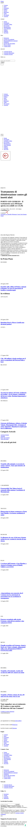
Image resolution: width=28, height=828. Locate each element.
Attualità (3, 436)
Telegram (14, 728)
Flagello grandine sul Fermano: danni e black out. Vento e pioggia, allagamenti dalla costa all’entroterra (13, 648)
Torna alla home (5, 439)
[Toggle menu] (2, 64)
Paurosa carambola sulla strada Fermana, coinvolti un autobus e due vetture (12, 621)
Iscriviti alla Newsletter (9, 43)
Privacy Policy (7, 45)
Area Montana (7, 28)
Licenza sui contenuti (9, 39)
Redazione (6, 38)
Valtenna (6, 31)
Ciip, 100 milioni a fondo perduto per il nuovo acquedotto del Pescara (13, 360)
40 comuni (6, 15)
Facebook (6, 794)
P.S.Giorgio (6, 25)
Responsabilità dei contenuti (11, 40)
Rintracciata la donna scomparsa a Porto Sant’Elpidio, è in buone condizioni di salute (14, 513)
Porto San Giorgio (5, 437)
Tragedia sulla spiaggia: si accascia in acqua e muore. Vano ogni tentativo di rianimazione (13, 465)
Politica (5, 9)
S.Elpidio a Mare (8, 24)
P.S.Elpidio (6, 23)
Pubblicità (6, 42)
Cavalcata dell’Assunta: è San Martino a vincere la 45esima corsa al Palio (14, 565)
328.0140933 (18, 720)
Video (5, 13)
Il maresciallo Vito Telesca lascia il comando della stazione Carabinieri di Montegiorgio (13, 490)
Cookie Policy (7, 46)
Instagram (6, 798)
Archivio (6, 16)
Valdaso (6, 30)
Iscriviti (17, 804)
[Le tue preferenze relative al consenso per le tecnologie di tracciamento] (25, 825)
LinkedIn (6, 797)
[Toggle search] (2, 135)
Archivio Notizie (5, 435)
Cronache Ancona (8, 54)
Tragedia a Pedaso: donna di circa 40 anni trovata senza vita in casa (12, 695)
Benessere (6, 12)
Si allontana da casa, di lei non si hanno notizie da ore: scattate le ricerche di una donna (13, 539)
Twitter (5, 795)
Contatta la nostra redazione (7, 711)
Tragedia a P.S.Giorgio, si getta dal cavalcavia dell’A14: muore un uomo (12, 671)
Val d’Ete (6, 32)
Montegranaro (7, 27)
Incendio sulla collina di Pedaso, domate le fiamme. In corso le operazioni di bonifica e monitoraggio (13, 288)
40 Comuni (6, 103)
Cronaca (6, 5)
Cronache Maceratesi (9, 53)
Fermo (5, 21)
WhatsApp (14, 724)
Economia (6, 8)
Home (2, 1)
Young (5, 10)
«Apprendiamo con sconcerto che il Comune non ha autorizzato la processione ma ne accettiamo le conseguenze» (12, 595)
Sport (5, 6)
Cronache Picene (8, 51)
